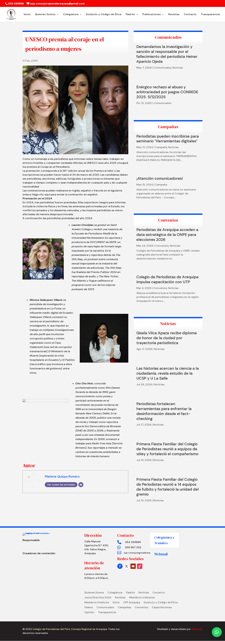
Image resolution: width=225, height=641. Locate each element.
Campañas (124, 607)
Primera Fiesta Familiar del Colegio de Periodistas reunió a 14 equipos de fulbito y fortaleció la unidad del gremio (167, 487)
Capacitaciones (162, 607)
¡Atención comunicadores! (159, 178)
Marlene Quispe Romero (62, 476)
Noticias (177, 67)
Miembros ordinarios (142, 597)
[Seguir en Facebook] (120, 566)
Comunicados (162, 67)
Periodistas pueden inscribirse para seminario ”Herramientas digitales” (167, 139)
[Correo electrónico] (80, 484)
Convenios (162, 245)
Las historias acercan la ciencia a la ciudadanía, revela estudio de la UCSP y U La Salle (167, 373)
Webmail (161, 554)
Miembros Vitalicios (96, 602)
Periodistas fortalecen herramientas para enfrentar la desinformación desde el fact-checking (164, 411)
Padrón (130, 14)
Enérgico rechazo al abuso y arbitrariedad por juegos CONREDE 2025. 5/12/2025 (167, 92)
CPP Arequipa (131, 602)
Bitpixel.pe (196, 629)
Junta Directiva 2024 (97, 597)
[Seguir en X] (126, 566)
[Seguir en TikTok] (139, 566)
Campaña (161, 147)
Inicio (27, 14)
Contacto (190, 14)
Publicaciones (151, 14)
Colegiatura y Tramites (164, 540)
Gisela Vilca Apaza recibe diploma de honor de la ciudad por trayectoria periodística (166, 337)
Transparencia (210, 14)
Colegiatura (70, 14)
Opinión (89, 612)
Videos (88, 607)
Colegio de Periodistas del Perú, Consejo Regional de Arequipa (69, 629)
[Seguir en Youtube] (133, 566)
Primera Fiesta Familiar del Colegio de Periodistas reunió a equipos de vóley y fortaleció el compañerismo (167, 449)
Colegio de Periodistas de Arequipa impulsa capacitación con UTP (167, 279)
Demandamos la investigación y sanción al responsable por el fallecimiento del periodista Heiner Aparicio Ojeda (166, 54)
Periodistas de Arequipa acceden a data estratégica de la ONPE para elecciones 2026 (167, 234)
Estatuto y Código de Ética (103, 14)
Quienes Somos (45, 14)
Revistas (174, 14)
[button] (217, 632)
